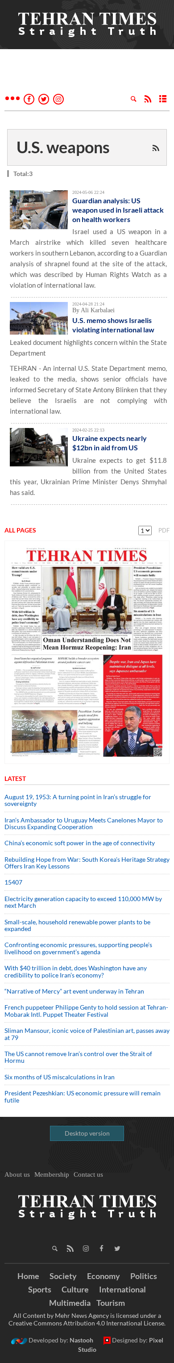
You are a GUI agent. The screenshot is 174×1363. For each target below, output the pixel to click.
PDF (164, 530)
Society (63, 1276)
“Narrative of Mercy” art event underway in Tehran (74, 991)
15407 (13, 882)
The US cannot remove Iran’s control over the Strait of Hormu (78, 1057)
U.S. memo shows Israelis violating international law (113, 325)
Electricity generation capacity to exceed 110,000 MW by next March (83, 902)
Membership (51, 1174)
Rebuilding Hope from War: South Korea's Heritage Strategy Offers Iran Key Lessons (87, 863)
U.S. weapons (63, 147)
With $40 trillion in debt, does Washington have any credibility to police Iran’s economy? (75, 971)
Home (28, 1276)
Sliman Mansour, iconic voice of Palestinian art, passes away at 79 (87, 1034)
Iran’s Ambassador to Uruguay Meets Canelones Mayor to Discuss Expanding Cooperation (83, 823)
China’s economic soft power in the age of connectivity (79, 843)
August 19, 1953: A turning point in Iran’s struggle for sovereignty (77, 800)
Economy (103, 1276)
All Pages (20, 530)
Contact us (88, 1174)
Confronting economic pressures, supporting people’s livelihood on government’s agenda (78, 948)
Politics (143, 1276)
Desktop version (87, 1133)
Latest (15, 778)
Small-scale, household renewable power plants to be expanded (77, 925)
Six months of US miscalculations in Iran (59, 1077)
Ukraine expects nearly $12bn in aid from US (109, 443)
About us (17, 1174)
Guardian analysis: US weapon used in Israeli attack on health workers (118, 209)
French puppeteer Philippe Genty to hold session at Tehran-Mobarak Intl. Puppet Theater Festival (86, 1010)
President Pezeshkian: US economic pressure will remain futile (82, 1096)
